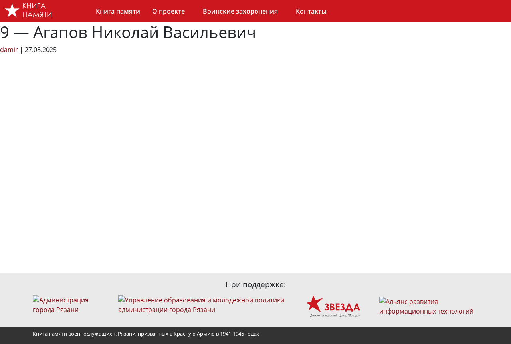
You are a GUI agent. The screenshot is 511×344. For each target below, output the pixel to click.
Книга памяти (118, 11)
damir (9, 49)
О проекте (168, 11)
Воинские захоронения (240, 11)
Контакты (311, 11)
